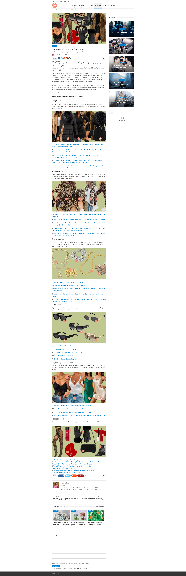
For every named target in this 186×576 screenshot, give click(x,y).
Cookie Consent (121, 122)
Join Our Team (67, 1)
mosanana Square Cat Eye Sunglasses (65, 346)
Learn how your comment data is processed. (78, 568)
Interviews (121, 29)
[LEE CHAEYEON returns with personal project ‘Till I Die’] (121, 81)
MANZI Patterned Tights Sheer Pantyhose (67, 460)
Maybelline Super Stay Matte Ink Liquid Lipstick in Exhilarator (73, 470)
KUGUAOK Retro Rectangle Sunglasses (66, 349)
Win (114, 5)
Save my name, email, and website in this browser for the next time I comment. (71, 563)
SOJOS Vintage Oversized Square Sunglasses (68, 352)
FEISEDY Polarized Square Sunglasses (65, 359)
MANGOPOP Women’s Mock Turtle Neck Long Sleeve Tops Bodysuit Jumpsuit (79, 219)
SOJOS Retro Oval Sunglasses (63, 356)
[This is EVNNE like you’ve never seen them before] (121, 64)
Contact (57, 1)
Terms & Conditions (121, 118)
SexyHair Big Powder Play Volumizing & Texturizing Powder (72, 464)
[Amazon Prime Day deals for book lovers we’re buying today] (61, 515)
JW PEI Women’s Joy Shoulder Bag (64, 468)
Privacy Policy (122, 120)
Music (75, 5)
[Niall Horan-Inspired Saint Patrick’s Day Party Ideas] (96, 515)
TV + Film (90, 5)
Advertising (121, 117)
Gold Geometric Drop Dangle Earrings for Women (69, 285)
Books (82, 5)
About (61, 1)
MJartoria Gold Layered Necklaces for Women (68, 282)
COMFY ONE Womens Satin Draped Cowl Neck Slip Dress (72, 412)
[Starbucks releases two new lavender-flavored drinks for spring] (79, 515)
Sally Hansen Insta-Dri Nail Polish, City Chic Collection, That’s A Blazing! (77, 462)
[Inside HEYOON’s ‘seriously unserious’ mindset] (121, 99)
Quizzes (107, 5)
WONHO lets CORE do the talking (122, 32)
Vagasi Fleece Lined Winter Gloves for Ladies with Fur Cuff (72, 466)
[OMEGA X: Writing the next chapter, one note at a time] (121, 46)
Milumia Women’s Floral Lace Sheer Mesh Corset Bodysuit (72, 405)
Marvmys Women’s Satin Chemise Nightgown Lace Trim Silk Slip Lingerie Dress (79, 415)
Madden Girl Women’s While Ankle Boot (66, 472)
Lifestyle (99, 5)
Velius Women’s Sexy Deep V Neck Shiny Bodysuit (69, 409)
